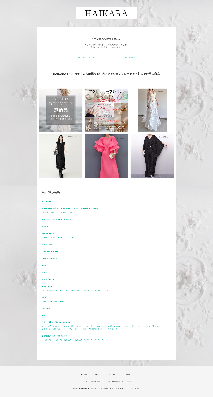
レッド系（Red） (71, 329)
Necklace (75, 290)
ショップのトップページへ (83, 57)
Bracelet (87, 290)
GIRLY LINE (47, 244)
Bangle (97, 290)
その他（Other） (115, 329)
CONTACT (127, 374)
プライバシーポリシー (91, 381)
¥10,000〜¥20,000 (62, 340)
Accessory (47, 286)
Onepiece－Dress (50, 251)
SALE (44, 315)
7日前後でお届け (66, 212)
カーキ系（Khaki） (112, 326)
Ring (106, 290)
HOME (84, 374)
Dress (44, 237)
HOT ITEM (46, 201)
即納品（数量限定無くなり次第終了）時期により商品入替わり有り (70, 208)
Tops (52, 237)
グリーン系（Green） (133, 326)
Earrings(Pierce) (49, 290)
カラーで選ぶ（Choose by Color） (57, 322)
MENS (44, 297)
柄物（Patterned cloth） (93, 329)
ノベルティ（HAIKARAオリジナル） (57, 219)
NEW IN (45, 226)
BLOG (112, 374)
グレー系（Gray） (93, 326)
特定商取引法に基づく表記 (120, 381)
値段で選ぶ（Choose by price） (56, 336)
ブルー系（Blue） (154, 326)
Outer (71, 237)
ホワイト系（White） (51, 326)
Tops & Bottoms (49, 258)
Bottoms (62, 237)
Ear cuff (63, 290)
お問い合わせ (130, 57)
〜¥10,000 (46, 340)
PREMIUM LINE (49, 233)
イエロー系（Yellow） (51, 329)
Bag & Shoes (48, 279)
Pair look (46, 308)
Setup (44, 265)
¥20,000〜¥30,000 (83, 340)
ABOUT (98, 374)
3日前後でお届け (49, 212)
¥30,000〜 (100, 340)
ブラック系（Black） (72, 326)
